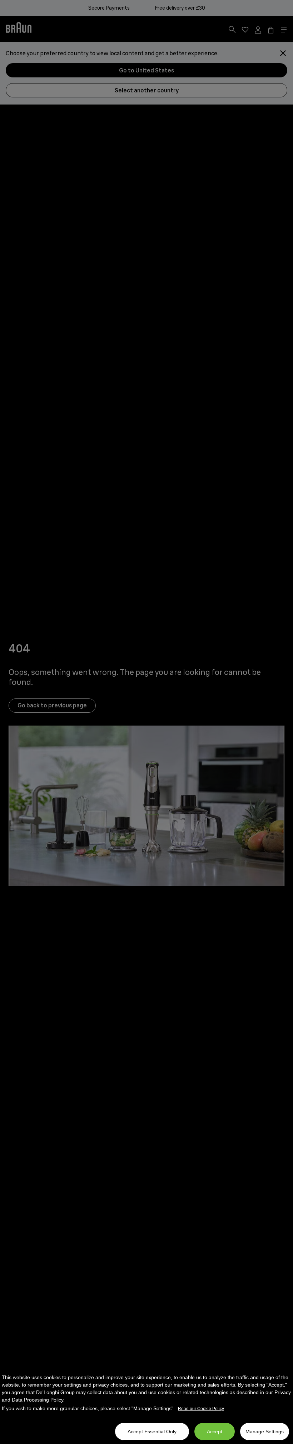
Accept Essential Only (152, 1431)
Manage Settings (264, 1431)
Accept (214, 1431)
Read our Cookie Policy (201, 1408)
